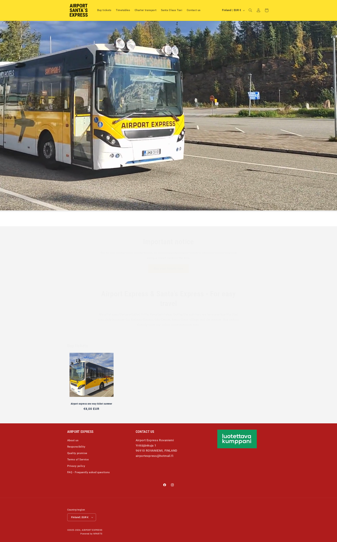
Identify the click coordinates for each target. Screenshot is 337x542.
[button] (250, 10)
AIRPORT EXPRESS (92, 530)
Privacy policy (76, 465)
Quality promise (77, 453)
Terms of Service (78, 459)
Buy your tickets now (168, 268)
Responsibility (76, 446)
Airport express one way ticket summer (91, 403)
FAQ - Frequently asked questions (88, 472)
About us (73, 440)
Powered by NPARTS (91, 534)
